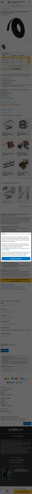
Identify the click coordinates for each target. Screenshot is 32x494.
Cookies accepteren (16, 258)
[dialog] (16, 247)
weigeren (26, 253)
